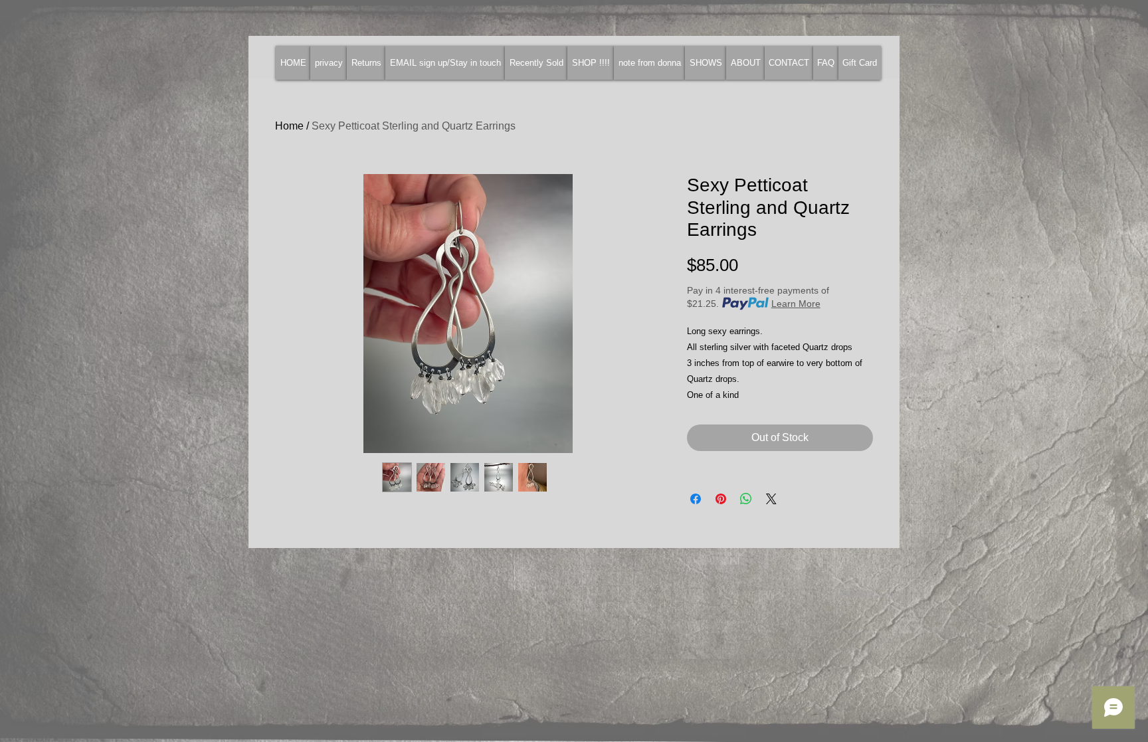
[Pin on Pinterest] (721, 499)
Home (289, 126)
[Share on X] (771, 499)
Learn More (795, 303)
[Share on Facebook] (696, 499)
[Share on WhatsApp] (746, 499)
